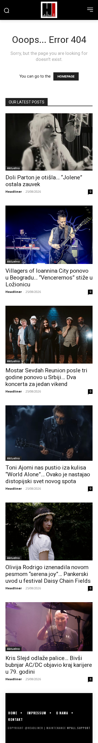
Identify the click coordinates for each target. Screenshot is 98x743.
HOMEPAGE (66, 76)
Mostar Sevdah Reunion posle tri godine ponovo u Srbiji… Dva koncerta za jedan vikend (46, 377)
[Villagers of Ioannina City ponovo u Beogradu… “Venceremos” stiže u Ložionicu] (49, 235)
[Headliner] (49, 10)
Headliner (13, 191)
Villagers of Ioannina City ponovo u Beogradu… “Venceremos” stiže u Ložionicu (49, 278)
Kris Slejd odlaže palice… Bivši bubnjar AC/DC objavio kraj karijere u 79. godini (48, 665)
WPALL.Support (78, 728)
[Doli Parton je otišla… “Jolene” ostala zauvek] (49, 142)
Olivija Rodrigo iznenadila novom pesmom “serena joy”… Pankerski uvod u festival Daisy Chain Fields (48, 574)
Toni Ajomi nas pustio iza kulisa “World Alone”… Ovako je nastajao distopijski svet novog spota (47, 474)
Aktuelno (13, 168)
